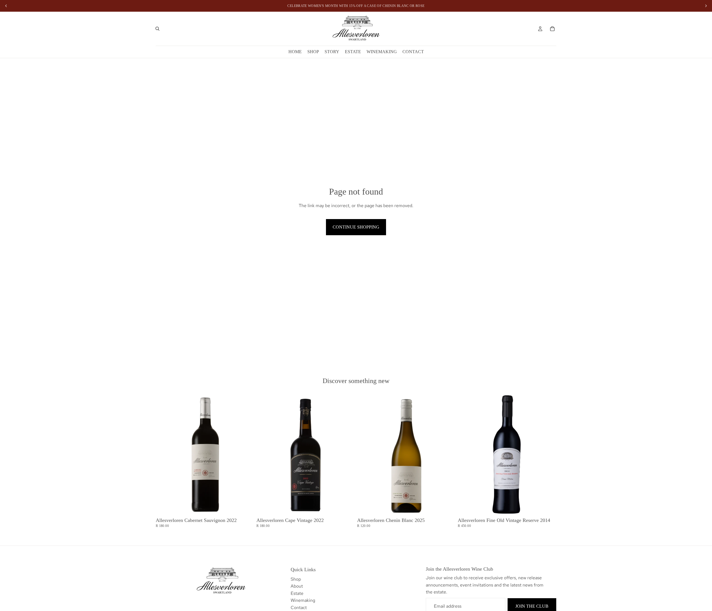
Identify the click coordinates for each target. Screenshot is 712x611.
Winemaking (303, 600)
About (297, 586)
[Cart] (552, 29)
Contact (299, 607)
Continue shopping (356, 227)
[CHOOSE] (246, 507)
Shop (296, 579)
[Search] (157, 29)
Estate (297, 593)
